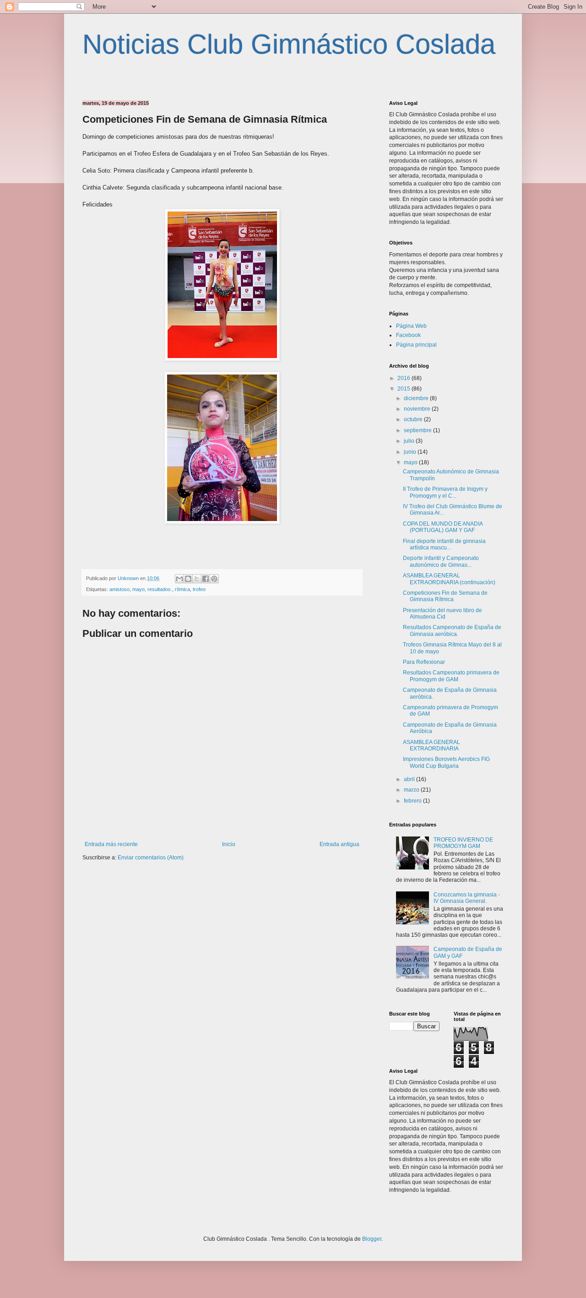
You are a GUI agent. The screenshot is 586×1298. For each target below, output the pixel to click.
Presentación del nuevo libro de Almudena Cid (442, 613)
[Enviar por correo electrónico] (179, 578)
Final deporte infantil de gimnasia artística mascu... (444, 544)
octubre (414, 419)
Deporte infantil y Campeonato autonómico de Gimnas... (441, 561)
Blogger (371, 1239)
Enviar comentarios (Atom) (151, 857)
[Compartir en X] (196, 578)
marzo (412, 790)
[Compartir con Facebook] (205, 578)
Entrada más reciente (111, 844)
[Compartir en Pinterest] (214, 578)
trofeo (199, 589)
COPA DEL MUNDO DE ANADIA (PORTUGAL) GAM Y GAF (443, 527)
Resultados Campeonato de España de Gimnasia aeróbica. (452, 630)
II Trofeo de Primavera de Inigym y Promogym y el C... (445, 492)
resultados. (159, 589)
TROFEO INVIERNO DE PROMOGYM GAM (463, 842)
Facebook (408, 335)
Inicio (228, 844)
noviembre (418, 409)
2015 (404, 389)
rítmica (182, 589)
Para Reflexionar (424, 662)
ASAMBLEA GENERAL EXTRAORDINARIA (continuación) (449, 578)
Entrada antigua (339, 844)
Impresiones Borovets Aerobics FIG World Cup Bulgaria (446, 762)
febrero (413, 801)
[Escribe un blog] (188, 578)
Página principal (416, 345)
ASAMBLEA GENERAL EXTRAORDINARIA (431, 745)
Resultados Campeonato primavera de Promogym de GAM (451, 675)
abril (410, 779)
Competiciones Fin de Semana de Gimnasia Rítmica (445, 596)
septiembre (418, 430)
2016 (404, 378)
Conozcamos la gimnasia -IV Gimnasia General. (467, 897)
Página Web (411, 326)
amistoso (119, 589)
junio (411, 452)
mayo (138, 589)
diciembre (417, 398)
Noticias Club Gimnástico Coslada (288, 44)
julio (410, 441)
